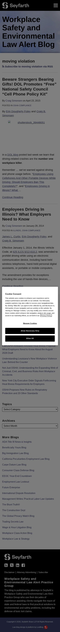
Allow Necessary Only (30, 331)
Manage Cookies (30, 323)
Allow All (30, 338)
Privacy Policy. (46, 315)
